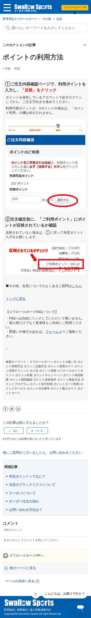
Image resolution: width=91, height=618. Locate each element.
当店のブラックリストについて (32, 484)
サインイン (11, 540)
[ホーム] (33, 8)
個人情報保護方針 (40, 609)
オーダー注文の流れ (24, 501)
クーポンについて (22, 493)
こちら (77, 286)
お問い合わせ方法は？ (25, 510)
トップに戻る (16, 299)
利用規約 (9, 609)
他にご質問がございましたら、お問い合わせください (42, 452)
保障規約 (22, 609)
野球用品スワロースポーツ (20, 18)
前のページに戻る (22, 568)
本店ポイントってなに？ (27, 476)
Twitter (12, 409)
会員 (59, 18)
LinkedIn (18, 409)
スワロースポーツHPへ (26, 555)
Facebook (5, 409)
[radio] (14, 430)
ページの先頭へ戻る (20, 581)
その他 (46, 18)
